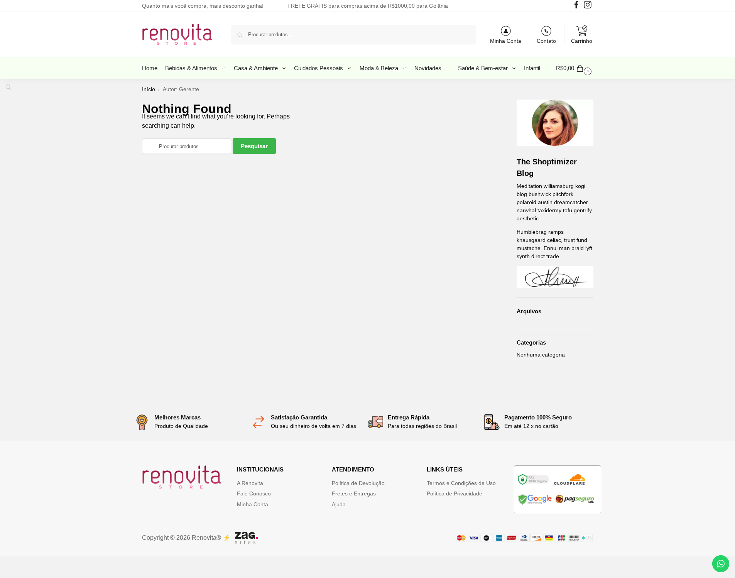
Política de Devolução (358, 483)
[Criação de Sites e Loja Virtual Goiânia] (246, 538)
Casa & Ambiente (256, 68)
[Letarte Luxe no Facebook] (577, 6)
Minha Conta (505, 41)
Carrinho (581, 41)
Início (148, 89)
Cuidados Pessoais (319, 68)
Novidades (428, 68)
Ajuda (339, 504)
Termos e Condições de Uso (461, 483)
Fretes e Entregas (354, 493)
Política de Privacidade (454, 493)
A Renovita (250, 483)
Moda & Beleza (380, 68)
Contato (546, 41)
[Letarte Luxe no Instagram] (588, 6)
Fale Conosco (254, 493)
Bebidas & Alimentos (192, 68)
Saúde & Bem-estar (483, 68)
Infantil (532, 68)
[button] (574, 68)
